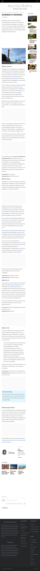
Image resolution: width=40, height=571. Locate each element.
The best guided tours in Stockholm (13, 472)
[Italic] (8, 503)
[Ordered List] (12, 503)
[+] (21, 503)
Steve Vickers (5, 17)
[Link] (18, 503)
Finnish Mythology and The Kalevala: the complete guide (32, 41)
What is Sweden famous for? (33, 71)
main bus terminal (12, 207)
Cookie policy (24, 546)
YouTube (23, 530)
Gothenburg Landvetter (15, 286)
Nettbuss (7, 213)
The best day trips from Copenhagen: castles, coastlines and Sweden (33, 31)
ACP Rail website (18, 90)
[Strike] (11, 503)
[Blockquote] (15, 503)
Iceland (10, 535)
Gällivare (33, 563)
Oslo (11, 531)
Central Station (14, 76)
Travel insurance (34, 529)
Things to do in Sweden (15, 12)
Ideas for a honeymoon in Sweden (21, 472)
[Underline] (9, 503)
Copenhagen (9, 123)
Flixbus (7, 220)
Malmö (20, 232)
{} (19, 503)
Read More (20, 457)
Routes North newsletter (24, 527)
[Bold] (6, 503)
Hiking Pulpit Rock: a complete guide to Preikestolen (32, 18)
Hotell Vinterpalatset (20, 450)
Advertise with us (25, 532)
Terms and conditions (23, 538)
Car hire (32, 524)
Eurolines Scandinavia (16, 244)
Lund (18, 232)
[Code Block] (17, 503)
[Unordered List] (14, 503)
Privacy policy (24, 543)
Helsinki (32, 549)
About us (23, 524)
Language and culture (32, 59)
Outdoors (30, 16)
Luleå (32, 561)
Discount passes (34, 531)
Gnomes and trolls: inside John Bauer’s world (5, 472)
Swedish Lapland (34, 554)
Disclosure (23, 541)
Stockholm (7, 531)
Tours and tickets (35, 526)
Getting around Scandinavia (6, 12)
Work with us (24, 535)
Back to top (35, 568)
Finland (30, 39)
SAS (13, 300)
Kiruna (32, 559)
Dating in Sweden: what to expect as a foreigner (33, 51)
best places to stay (13, 440)
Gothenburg (10, 230)
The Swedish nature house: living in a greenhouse (32, 61)
